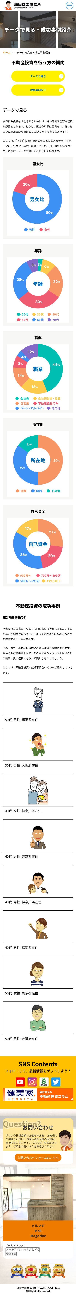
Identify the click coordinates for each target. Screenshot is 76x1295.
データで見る (38, 76)
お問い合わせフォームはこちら (38, 1157)
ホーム (7, 52)
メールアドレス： (16, 1245)
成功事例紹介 (38, 90)
